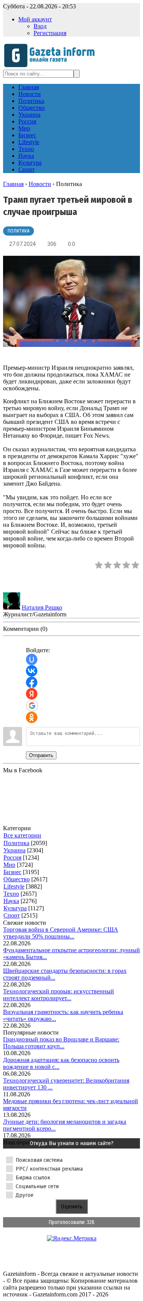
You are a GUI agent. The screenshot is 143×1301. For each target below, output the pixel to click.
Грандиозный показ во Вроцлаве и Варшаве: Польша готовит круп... (61, 1042)
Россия (12, 857)
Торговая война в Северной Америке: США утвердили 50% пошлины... (60, 933)
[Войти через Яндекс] (31, 693)
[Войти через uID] (31, 659)
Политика (18, 231)
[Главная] (51, 66)
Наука (11, 901)
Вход (40, 26)
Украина (14, 850)
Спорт (11, 915)
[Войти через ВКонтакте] (31, 671)
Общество (16, 879)
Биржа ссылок (33, 1177)
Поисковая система (39, 1160)
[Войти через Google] (32, 705)
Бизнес (12, 872)
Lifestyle (13, 886)
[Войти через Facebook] (31, 682)
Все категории (22, 835)
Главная (13, 184)
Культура (15, 908)
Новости (40, 184)
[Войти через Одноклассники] (31, 717)
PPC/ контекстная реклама (49, 1168)
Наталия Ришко (42, 607)
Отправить (41, 755)
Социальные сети (37, 1186)
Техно (11, 893)
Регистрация (50, 33)
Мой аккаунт (35, 19)
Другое (25, 1195)
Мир (9, 864)
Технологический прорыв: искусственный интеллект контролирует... (58, 994)
